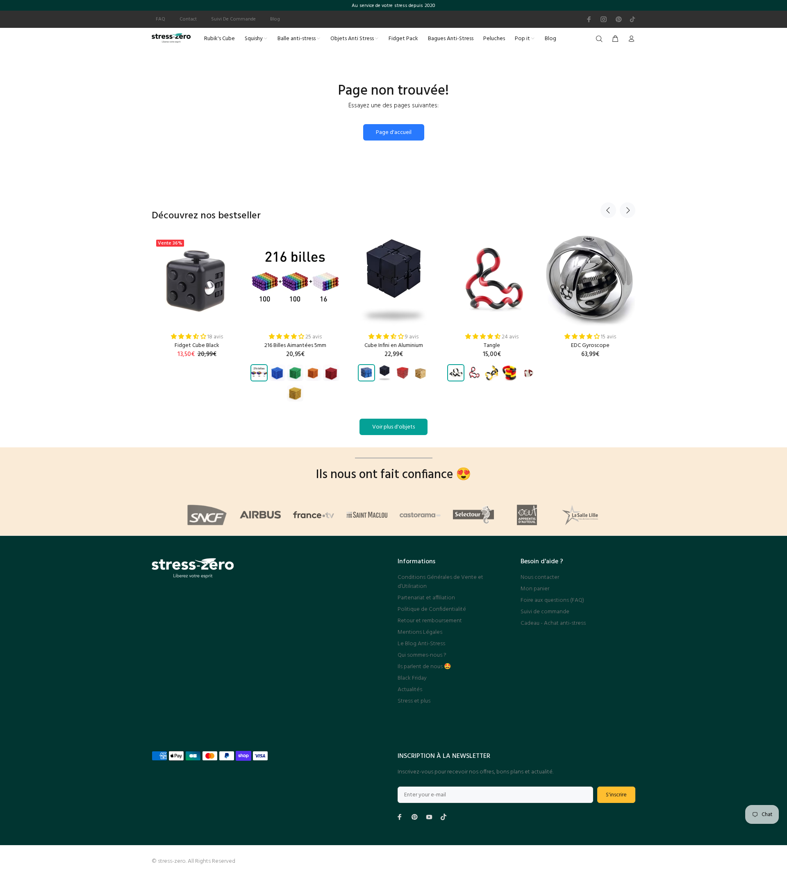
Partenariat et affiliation (426, 598)
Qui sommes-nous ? (422, 655)
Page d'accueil (394, 132)
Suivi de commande (545, 612)
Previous (608, 210)
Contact (188, 19)
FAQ (160, 19)
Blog (275, 19)
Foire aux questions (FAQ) (552, 600)
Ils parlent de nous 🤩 (424, 666)
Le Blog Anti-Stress (421, 644)
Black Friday (412, 678)
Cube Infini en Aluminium (393, 345)
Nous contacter (540, 577)
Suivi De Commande (233, 19)
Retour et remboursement (430, 621)
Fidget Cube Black (197, 345)
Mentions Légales (420, 632)
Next (627, 210)
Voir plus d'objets (393, 427)
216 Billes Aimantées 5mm (295, 345)
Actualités (410, 689)
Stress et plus (414, 701)
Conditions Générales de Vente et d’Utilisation (440, 582)
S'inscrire (616, 795)
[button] (189, 337)
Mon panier (535, 589)
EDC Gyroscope (590, 345)
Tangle (492, 345)
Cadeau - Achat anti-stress (553, 623)
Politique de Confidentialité (432, 609)
